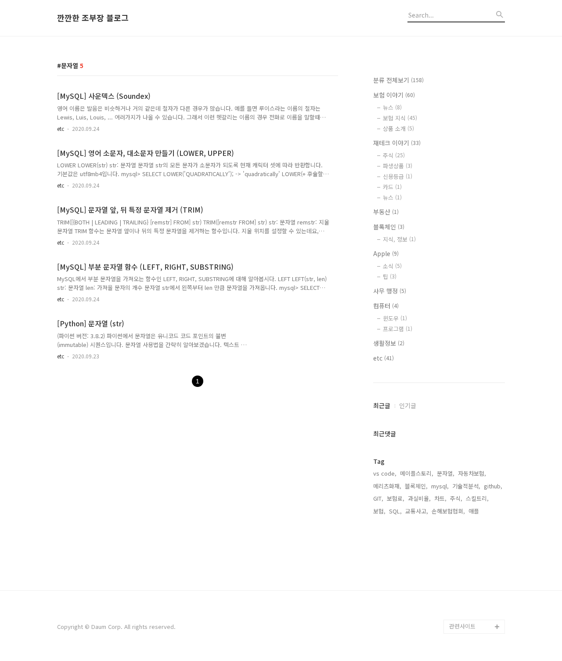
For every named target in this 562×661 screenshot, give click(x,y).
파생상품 (397, 166)
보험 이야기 (394, 94)
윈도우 (395, 318)
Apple (386, 253)
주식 (394, 155)
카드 (392, 187)
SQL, (395, 511)
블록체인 (388, 226)
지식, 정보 (399, 239)
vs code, (384, 473)
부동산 (386, 211)
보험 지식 (400, 118)
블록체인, (416, 486)
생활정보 (388, 343)
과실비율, (419, 498)
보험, (379, 511)
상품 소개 (398, 128)
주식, (456, 498)
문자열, (445, 473)
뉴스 (392, 107)
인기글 (407, 405)
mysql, (440, 486)
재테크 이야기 (397, 142)
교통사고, (416, 511)
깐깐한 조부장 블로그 (93, 18)
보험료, (395, 498)
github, (493, 486)
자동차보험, (472, 473)
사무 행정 (389, 290)
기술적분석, (466, 486)
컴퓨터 (386, 305)
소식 (392, 266)
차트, (440, 498)
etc (60, 128)
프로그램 (397, 329)
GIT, (378, 498)
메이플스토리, (416, 473)
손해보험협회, (448, 511)
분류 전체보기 (398, 80)
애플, (474, 511)
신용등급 (397, 176)
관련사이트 (462, 626)
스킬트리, (477, 498)
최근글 (381, 405)
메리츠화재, (387, 486)
